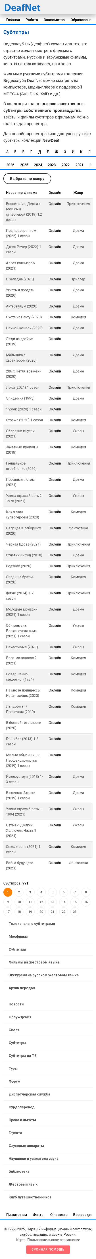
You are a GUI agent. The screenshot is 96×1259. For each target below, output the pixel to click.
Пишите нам (16, 1215)
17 (8, 912)
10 (19, 902)
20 (41, 912)
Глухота (15, 1133)
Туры (13, 1068)
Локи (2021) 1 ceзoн (22, 387)
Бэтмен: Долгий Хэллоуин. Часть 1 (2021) (21, 830)
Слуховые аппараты (26, 1146)
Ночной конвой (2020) (24, 328)
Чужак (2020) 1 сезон (24, 409)
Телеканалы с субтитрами (32, 924)
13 (52, 902)
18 (19, 912)
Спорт (14, 1030)
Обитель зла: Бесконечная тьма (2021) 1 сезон (21, 630)
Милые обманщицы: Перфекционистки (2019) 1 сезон (23, 760)
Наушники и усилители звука (33, 1159)
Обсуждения (20, 1017)
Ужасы (78, 431)
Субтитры (17, 949)
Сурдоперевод (22, 1107)
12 (41, 902)
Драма (78, 231)
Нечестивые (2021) (22, 647)
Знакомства (54, 20)
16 (86, 902)
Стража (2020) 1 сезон (24, 420)
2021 (79, 165)
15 (75, 902)
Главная (13, 20)
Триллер (78, 279)
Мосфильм (18, 936)
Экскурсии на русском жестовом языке (44, 975)
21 (52, 912)
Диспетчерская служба (29, 1094)
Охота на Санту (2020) (24, 317)
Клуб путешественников (30, 1197)
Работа (32, 20)
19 (30, 912)
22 (63, 912)
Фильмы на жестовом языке (34, 962)
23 (75, 912)
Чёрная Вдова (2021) (23, 544)
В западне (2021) (20, 279)
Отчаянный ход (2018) (24, 555)
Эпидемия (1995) (20, 398)
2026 (10, 165)
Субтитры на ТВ (23, 1056)
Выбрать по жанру (27, 178)
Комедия (78, 317)
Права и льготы (22, 1120)
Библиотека (19, 1171)
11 (30, 902)
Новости (16, 1004)
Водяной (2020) (18, 566)
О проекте (58, 1215)
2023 (52, 165)
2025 (24, 165)
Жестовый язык (23, 1184)
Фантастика (78, 528)
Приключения (78, 204)
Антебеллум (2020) (21, 306)
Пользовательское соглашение (53, 1240)
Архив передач (22, 988)
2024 (38, 165)
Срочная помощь (48, 1249)
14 (63, 902)
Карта (20, 1240)
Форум (14, 1081)
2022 (66, 165)
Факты (38, 1215)
